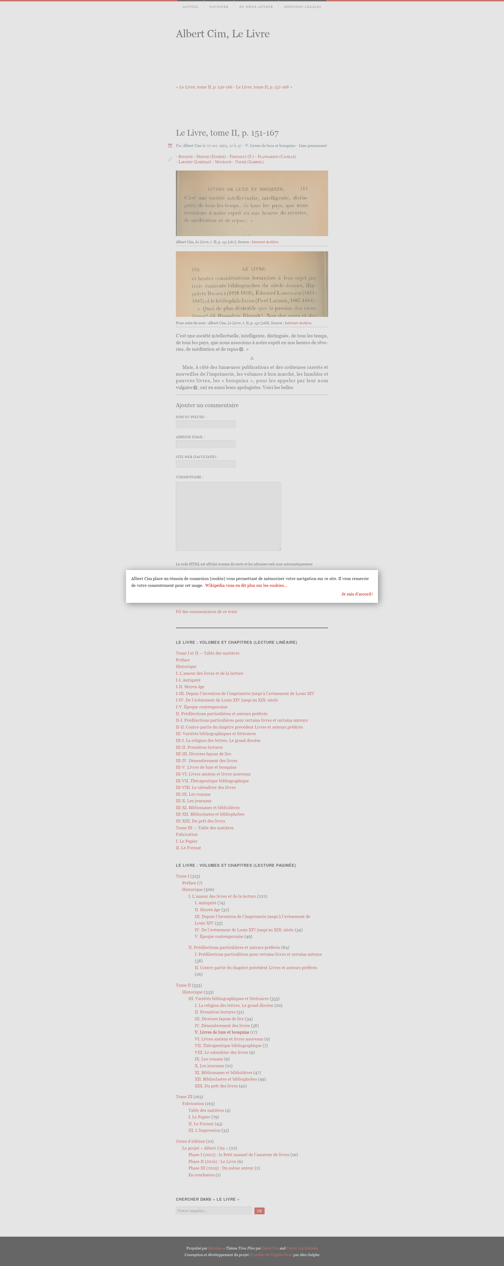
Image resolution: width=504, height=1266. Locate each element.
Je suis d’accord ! (357, 594)
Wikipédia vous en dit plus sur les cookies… (246, 585)
